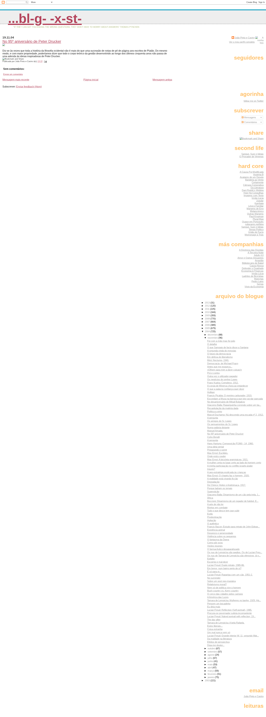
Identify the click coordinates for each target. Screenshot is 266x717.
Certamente (258, 182)
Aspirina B (258, 174)
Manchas (259, 278)
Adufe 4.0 (259, 255)
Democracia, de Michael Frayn (222, 363)
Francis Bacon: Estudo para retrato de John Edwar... (233, 526)
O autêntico (213, 523)
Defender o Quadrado (253, 268)
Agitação (211, 520)
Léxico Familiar (256, 206)
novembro (213, 337)
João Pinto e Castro (245, 37)
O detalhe (212, 344)
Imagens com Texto (254, 195)
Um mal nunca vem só (218, 632)
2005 (207, 328)
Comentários (250, 122)
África (210, 498)
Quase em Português (253, 221)
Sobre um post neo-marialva (221, 581)
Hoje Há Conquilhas (254, 193)
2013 (207, 302)
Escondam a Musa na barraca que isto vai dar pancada (235, 398)
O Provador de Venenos (251, 156)
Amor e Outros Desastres (251, 258)
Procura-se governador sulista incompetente (229, 613)
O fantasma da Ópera (218, 539)
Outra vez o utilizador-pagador (222, 376)
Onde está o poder (216, 456)
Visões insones (215, 546)
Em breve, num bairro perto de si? (224, 568)
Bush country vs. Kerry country (223, 590)
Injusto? (211, 469)
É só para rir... (214, 571)
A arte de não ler (215, 504)
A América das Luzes (218, 597)
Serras (260, 284)
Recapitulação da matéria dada (222, 408)
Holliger (211, 392)
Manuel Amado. (215, 430)
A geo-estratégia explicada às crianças (226, 472)
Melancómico (257, 211)
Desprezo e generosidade (220, 533)
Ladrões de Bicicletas (253, 276)
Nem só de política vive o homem (224, 587)
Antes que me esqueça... (219, 366)
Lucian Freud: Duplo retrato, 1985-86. (225, 565)
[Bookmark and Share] (252, 138)
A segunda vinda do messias (221, 350)
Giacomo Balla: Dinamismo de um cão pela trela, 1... (233, 494)
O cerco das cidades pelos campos (225, 594)
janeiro (211, 677)
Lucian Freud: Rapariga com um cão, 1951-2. (230, 574)
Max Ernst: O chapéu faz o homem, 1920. (228, 475)
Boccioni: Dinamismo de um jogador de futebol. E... (232, 501)
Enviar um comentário (13, 74)
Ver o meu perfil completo (242, 42)
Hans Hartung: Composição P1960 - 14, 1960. (230, 443)
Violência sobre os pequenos (221, 536)
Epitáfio (211, 558)
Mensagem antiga (162, 79)
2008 (207, 318)
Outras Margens (255, 213)
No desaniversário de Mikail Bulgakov (226, 401)
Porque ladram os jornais (219, 488)
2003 (207, 680)
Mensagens (250, 117)
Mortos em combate (217, 507)
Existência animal (216, 530)
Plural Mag (258, 219)
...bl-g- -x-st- (45, 18)
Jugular (260, 200)
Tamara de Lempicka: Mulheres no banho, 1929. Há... (234, 600)
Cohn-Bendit (213, 437)
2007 (207, 321)
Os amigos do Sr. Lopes (219, 421)
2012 (207, 305)
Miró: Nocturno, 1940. (218, 360)
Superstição (213, 491)
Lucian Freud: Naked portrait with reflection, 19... (231, 616)
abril (210, 667)
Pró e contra (213, 373)
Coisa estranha (214, 629)
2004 (207, 331)
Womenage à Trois (254, 234)
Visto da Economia (254, 286)
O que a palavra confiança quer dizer (225, 389)
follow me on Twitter (254, 101)
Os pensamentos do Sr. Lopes (222, 424)
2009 (207, 315)
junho (211, 661)
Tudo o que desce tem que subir (223, 510)
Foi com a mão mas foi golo (221, 341)
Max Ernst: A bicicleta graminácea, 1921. (227, 459)
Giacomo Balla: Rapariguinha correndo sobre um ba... (234, 405)
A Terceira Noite (256, 252)
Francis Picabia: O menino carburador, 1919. (229, 395)
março (211, 670)
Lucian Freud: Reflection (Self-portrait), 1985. (229, 610)
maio (210, 664)
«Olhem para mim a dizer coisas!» (224, 369)
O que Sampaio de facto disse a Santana (227, 347)
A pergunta (212, 417)
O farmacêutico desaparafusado (223, 549)
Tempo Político (256, 229)
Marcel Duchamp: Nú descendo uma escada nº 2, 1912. (235, 414)
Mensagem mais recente (15, 79)
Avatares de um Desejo (252, 177)
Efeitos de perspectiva (218, 642)
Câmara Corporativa (253, 185)
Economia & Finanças (252, 271)
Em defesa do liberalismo (220, 357)
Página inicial (90, 79)
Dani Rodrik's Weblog (253, 190)
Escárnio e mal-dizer (217, 562)
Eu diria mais (213, 606)
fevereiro (212, 674)
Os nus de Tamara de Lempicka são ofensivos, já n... (234, 555)
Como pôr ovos (215, 542)
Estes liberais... (215, 626)
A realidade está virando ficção (222, 478)
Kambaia (259, 203)
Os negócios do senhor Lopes (222, 379)
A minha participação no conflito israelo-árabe (230, 466)
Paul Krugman (256, 216)
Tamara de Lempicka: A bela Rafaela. (225, 622)
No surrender (213, 578)
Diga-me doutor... (215, 645)
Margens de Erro (255, 208)
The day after (213, 619)
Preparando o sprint (217, 449)
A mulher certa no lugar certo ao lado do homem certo (234, 462)
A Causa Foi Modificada (252, 172)
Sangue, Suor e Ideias (252, 154)
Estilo (210, 514)
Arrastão (259, 260)
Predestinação (214, 517)
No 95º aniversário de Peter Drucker (31, 41)
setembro (213, 651)
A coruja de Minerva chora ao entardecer (227, 385)
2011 (207, 309)
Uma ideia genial (215, 446)
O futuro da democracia (219, 353)
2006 (207, 325)
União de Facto (256, 232)
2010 (207, 312)
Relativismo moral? (217, 584)
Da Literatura (257, 187)
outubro (212, 648)
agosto (211, 654)
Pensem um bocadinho (218, 603)
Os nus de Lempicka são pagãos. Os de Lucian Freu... (234, 552)
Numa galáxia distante (218, 427)
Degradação (213, 482)
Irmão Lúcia (258, 198)
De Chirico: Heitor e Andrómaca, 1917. (226, 485)
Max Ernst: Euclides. (217, 453)
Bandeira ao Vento (254, 179)
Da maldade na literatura (219, 638)
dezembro (213, 334)
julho (210, 658)
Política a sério (214, 411)
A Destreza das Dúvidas (251, 250)
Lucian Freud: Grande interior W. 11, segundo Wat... (233, 635)
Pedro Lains (258, 281)
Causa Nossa (257, 265)
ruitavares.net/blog (254, 224)
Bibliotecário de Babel (253, 263)
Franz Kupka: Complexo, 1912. (222, 382)
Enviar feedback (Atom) (29, 86)
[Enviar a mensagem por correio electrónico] (45, 61)
